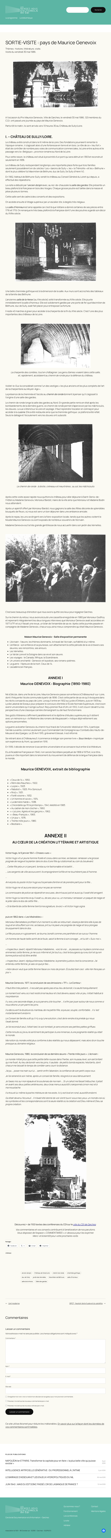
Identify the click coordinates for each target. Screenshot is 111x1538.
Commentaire (10, 1338)
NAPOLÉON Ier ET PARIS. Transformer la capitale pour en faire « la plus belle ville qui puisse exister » (50, 1462)
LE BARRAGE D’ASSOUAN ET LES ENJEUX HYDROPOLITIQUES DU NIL (39, 1477)
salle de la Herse (27, 1281)
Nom (7, 1366)
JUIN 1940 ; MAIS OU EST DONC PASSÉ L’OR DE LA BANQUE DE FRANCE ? (41, 1484)
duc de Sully (26, 1277)
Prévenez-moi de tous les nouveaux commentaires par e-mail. (28, 1401)
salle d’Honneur (72, 1277)
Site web (8, 1387)
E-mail (8, 1376)
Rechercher (98, 10)
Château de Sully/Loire (42, 1273)
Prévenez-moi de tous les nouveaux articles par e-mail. (25, 1406)
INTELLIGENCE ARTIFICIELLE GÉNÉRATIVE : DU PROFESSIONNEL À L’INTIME (42, 1470)
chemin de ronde (58, 1273)
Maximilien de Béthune (56, 1277)
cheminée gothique (73, 1273)
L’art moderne (14, 1303)
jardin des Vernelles (39, 1277)
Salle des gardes (41, 1281)
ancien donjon (26, 1273)
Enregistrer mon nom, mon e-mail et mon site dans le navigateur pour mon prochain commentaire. (40, 1397)
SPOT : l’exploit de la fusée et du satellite (86, 1303)
